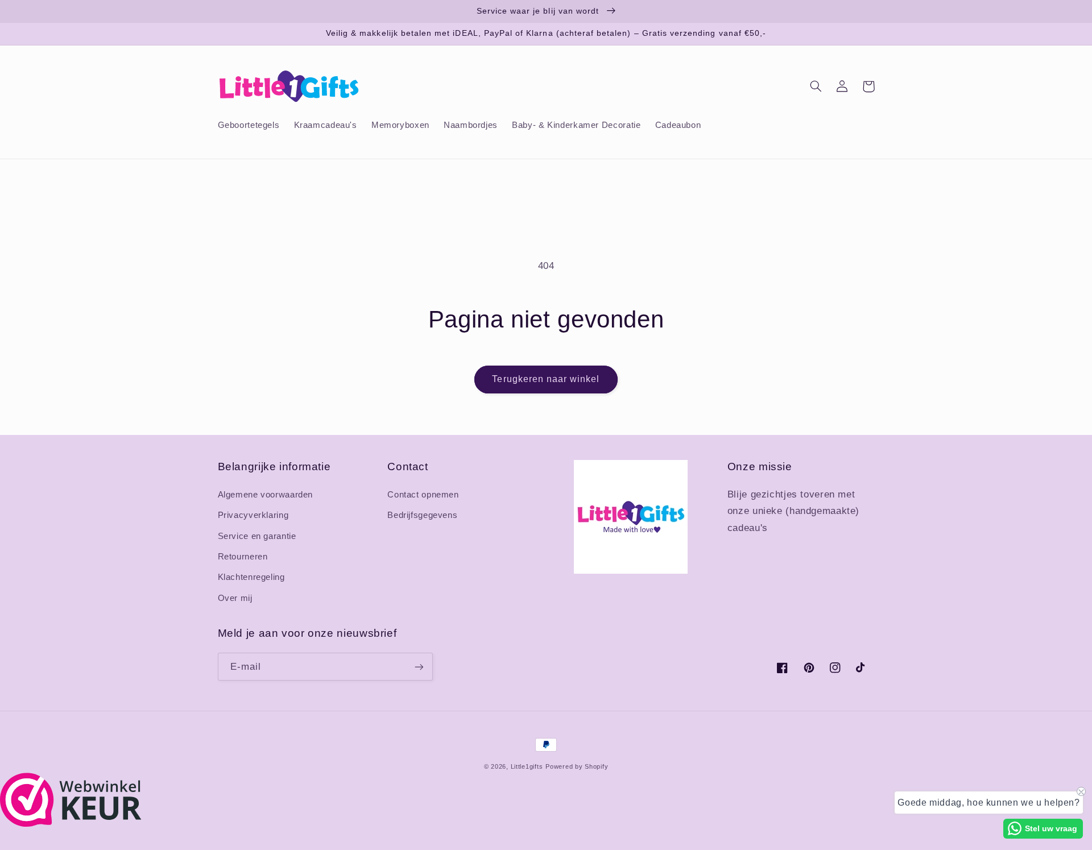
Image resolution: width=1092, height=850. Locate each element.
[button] (816, 86)
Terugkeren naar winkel (545, 379)
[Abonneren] (419, 667)
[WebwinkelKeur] (71, 823)
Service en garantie (257, 536)
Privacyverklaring (253, 515)
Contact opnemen (422, 494)
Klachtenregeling (251, 577)
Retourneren (243, 556)
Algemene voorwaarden (265, 494)
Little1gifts (527, 766)
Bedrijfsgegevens (422, 515)
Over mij (235, 598)
